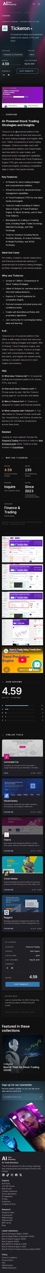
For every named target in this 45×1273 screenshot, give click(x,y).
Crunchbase (17, 447)
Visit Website (26, 71)
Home (4, 13)
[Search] (33, 3)
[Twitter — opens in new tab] (4, 75)
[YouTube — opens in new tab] (9, 75)
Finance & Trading (32, 13)
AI (16, 131)
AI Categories (15, 13)
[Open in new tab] (41, 71)
